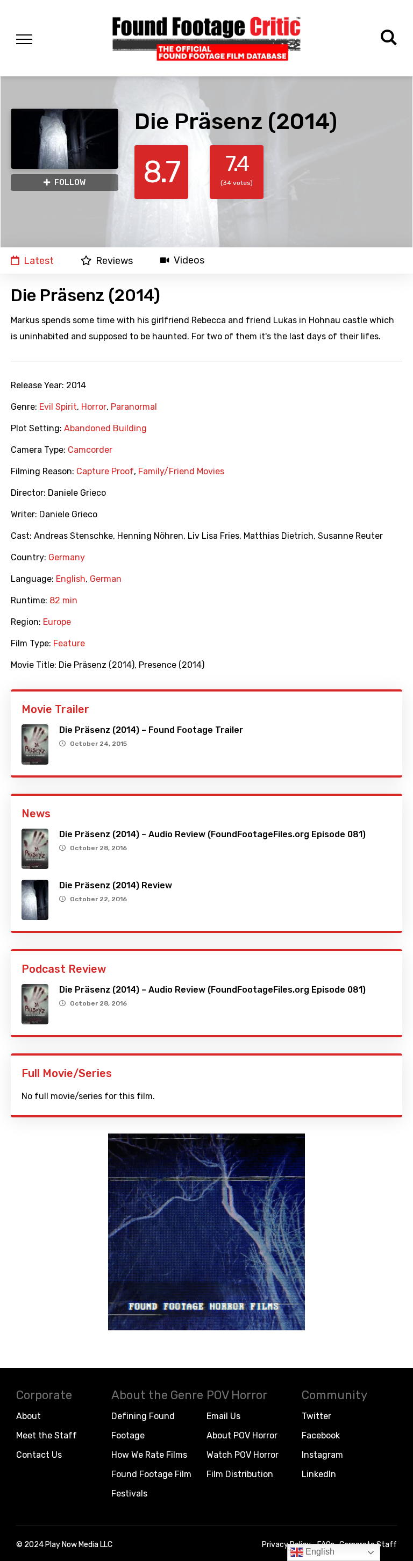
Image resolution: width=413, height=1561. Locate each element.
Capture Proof (105, 471)
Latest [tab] (39, 260)
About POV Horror (241, 1435)
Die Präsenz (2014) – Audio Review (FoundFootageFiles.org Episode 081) (212, 834)
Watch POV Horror (242, 1455)
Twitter (316, 1416)
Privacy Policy (286, 1544)
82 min (63, 600)
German (106, 579)
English (71, 579)
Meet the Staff (46, 1435)
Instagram (322, 1455)
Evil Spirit (58, 407)
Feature (69, 643)
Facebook (321, 1435)
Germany (66, 557)
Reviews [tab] (114, 260)
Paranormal (134, 407)
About (28, 1416)
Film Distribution (239, 1474)
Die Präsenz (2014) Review (115, 885)
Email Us (223, 1416)
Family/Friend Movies (181, 471)
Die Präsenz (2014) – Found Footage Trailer (151, 730)
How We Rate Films (149, 1455)
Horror (93, 407)
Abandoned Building (105, 428)
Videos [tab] (189, 260)
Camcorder (90, 450)
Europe (57, 622)
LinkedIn (319, 1474)
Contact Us (39, 1455)
